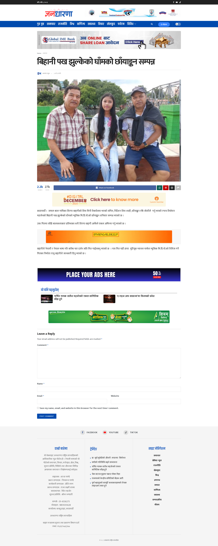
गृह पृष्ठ (40, 24)
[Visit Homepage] (59, 12)
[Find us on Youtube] (177, 2)
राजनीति (62, 24)
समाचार (51, 24)
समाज (157, 485)
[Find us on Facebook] (173, 2)
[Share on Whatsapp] (159, 187)
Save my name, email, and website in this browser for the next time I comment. (79, 408)
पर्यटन (121, 24)
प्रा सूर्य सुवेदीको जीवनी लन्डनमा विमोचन (109, 458)
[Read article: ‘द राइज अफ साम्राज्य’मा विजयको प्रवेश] (109, 299)
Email (40, 396)
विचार (101, 24)
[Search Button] (152, 24)
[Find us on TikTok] (180, 2)
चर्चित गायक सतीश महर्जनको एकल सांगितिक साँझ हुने (76, 297)
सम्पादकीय (157, 500)
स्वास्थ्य (91, 24)
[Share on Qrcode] (166, 187)
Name (41, 384)
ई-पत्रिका (164, 24)
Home (39, 53)
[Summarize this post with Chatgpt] (172, 187)
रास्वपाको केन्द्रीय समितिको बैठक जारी (107, 478)
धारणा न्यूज (46, 73)
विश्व (72, 24)
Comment (42, 345)
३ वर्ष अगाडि (57, 73)
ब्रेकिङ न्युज (157, 460)
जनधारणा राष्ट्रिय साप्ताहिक (111, 540)
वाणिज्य (81, 24)
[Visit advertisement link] (133, 12)
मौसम (157, 504)
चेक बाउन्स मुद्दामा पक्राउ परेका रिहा (106, 474)
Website (115, 396)
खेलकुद (111, 24)
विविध (130, 24)
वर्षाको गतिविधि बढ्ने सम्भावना (104, 462)
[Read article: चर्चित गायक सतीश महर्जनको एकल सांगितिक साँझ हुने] (47, 299)
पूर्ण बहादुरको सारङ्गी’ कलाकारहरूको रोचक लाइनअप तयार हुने (109, 484)
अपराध (157, 480)
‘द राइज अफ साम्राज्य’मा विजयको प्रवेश (136, 296)
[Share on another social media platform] (178, 187)
